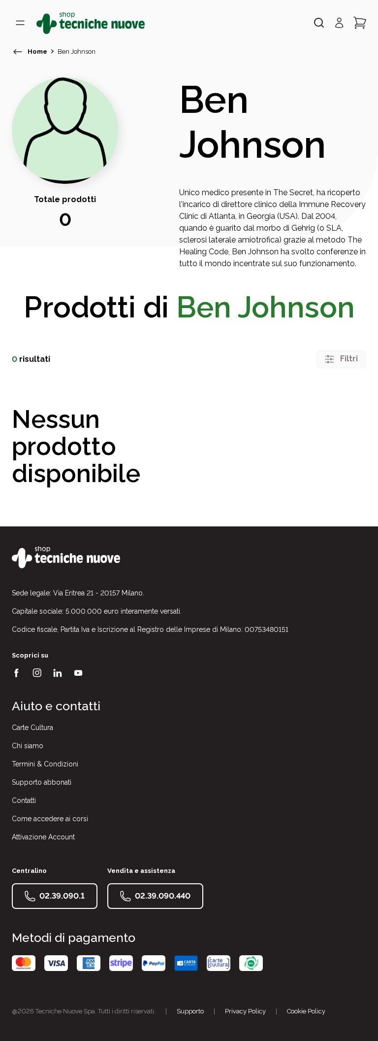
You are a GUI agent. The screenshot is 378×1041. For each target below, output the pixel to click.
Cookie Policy (306, 1011)
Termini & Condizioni (45, 764)
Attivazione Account (43, 837)
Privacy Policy (245, 1011)
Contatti (24, 800)
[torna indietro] (18, 52)
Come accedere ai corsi (50, 819)
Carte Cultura (32, 727)
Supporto (190, 1011)
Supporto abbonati (41, 782)
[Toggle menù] (20, 22)
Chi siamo (27, 746)
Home (37, 51)
